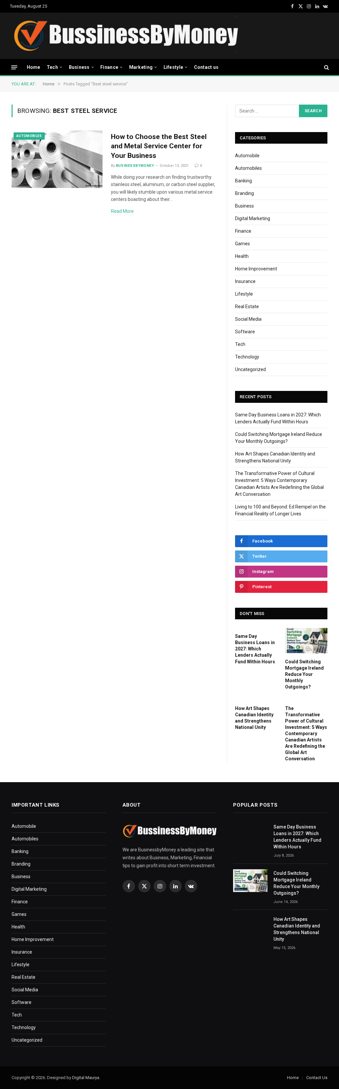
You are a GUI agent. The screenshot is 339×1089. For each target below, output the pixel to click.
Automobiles (29, 136)
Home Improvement (256, 268)
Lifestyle (173, 67)
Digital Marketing (252, 218)
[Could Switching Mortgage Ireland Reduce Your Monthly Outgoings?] (306, 640)
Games (242, 243)
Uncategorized (250, 369)
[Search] (326, 67)
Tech (52, 67)
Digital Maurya (85, 1077)
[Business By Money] (125, 36)
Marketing (141, 67)
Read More (122, 211)
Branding (244, 193)
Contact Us (316, 1077)
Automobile (247, 155)
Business (79, 67)
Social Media (248, 319)
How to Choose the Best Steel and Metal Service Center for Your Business (159, 146)
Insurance (245, 281)
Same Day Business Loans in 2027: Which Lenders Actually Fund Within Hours (255, 649)
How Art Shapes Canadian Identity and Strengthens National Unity (254, 718)
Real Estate (247, 306)
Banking (243, 180)
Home (33, 67)
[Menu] (14, 67)
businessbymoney (135, 166)
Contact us (206, 67)
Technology (247, 356)
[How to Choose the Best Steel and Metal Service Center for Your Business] (57, 159)
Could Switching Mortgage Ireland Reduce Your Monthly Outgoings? (304, 674)
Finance (109, 67)
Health (242, 256)
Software (245, 331)
